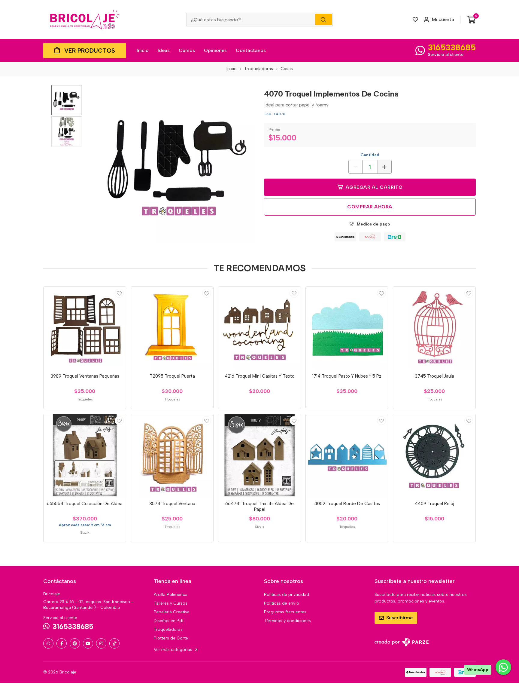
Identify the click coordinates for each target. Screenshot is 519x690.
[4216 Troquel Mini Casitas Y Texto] (259, 328)
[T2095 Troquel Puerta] (172, 328)
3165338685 (452, 47)
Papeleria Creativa (172, 612)
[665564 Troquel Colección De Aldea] (85, 455)
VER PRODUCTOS (89, 50)
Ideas (164, 50)
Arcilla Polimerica (170, 594)
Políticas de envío (281, 603)
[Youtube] (88, 643)
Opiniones (215, 50)
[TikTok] (114, 643)
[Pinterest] (75, 643)
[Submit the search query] (323, 19)
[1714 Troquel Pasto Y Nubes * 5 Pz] (347, 328)
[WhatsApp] (48, 643)
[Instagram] (101, 643)
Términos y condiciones (287, 620)
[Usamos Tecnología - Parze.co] (402, 642)
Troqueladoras (168, 629)
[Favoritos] (415, 19)
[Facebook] (61, 643)
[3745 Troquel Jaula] (434, 328)
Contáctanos (251, 50)
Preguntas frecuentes (285, 612)
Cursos (187, 50)
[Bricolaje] (84, 19)
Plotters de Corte (171, 638)
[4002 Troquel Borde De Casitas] (347, 455)
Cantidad (369, 155)
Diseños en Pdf (169, 620)
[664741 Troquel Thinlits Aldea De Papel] (259, 455)
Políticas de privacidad (286, 594)
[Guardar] (119, 293)
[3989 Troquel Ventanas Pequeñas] (85, 328)
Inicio (143, 50)
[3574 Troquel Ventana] (172, 455)
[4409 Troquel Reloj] (434, 455)
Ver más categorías (173, 649)
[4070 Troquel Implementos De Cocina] (177, 163)
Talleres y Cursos (170, 603)
